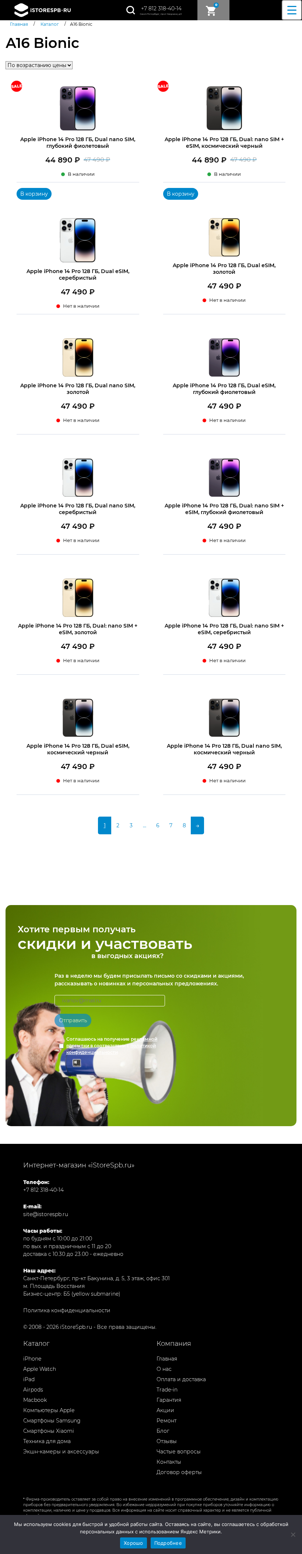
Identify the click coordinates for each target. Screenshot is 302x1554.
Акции (165, 1410)
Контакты (169, 1462)
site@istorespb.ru (45, 1214)
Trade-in (167, 1389)
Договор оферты (179, 1472)
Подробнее (168, 1543)
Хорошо (133, 1543)
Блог (163, 1431)
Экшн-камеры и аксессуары (61, 1451)
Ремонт (166, 1420)
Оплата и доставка (181, 1379)
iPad (29, 1379)
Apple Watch (39, 1369)
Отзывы (167, 1441)
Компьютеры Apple (48, 1410)
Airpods (33, 1389)
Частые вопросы (179, 1451)
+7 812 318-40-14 (161, 8)
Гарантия (169, 1400)
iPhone (32, 1358)
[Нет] (292, 1534)
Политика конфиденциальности (66, 1310)
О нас (164, 1369)
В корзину (34, 194)
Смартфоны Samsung (52, 1420)
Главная (167, 1358)
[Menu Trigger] (292, 10)
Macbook (35, 1400)
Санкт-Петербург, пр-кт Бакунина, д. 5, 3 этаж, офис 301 (96, 1278)
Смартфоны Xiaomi (48, 1431)
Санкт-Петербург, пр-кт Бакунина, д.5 (161, 14)
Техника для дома (47, 1441)
